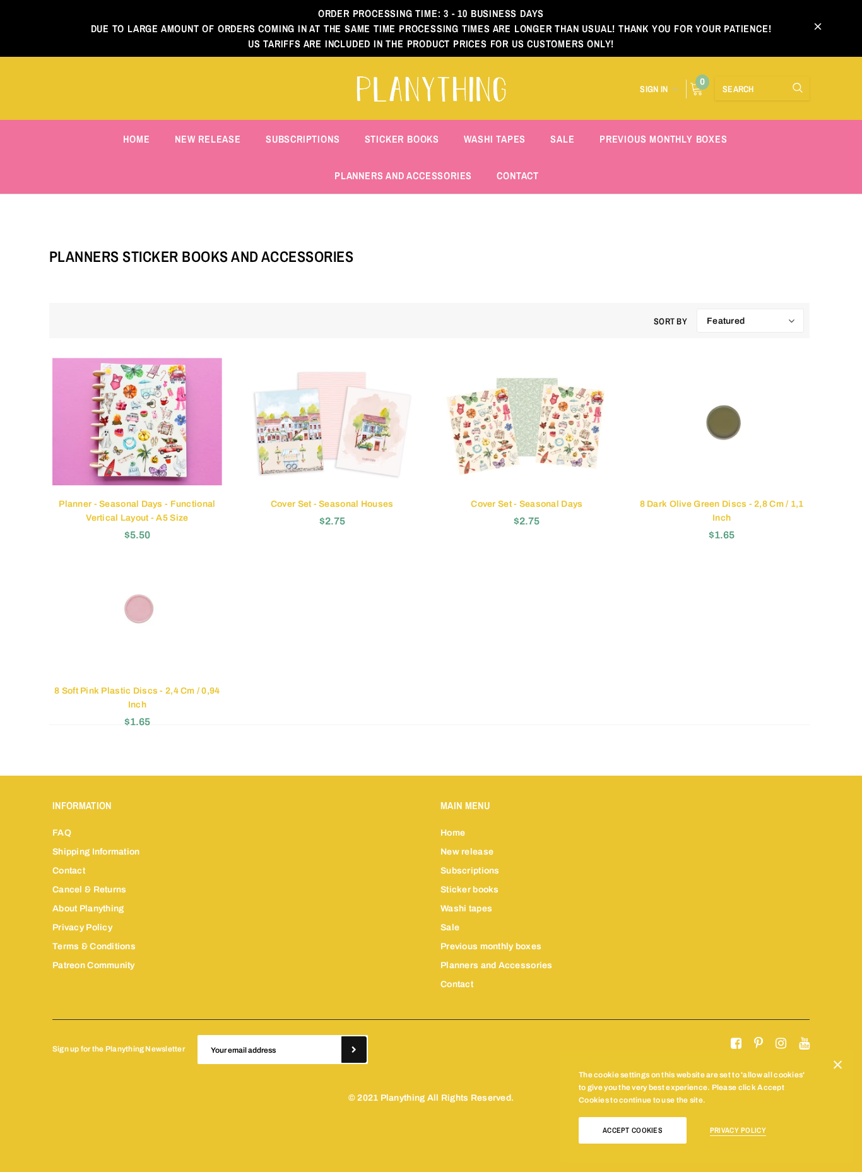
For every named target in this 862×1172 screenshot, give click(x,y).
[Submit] (354, 1049)
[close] (818, 28)
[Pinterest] (758, 1044)
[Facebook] (736, 1044)
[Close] (837, 1067)
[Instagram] (781, 1044)
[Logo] (431, 87)
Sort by (670, 321)
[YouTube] (804, 1044)
